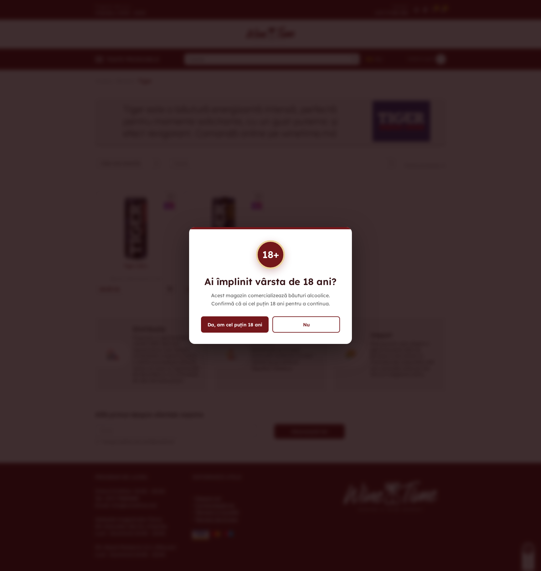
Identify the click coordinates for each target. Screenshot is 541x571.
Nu (306, 325)
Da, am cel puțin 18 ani (235, 325)
